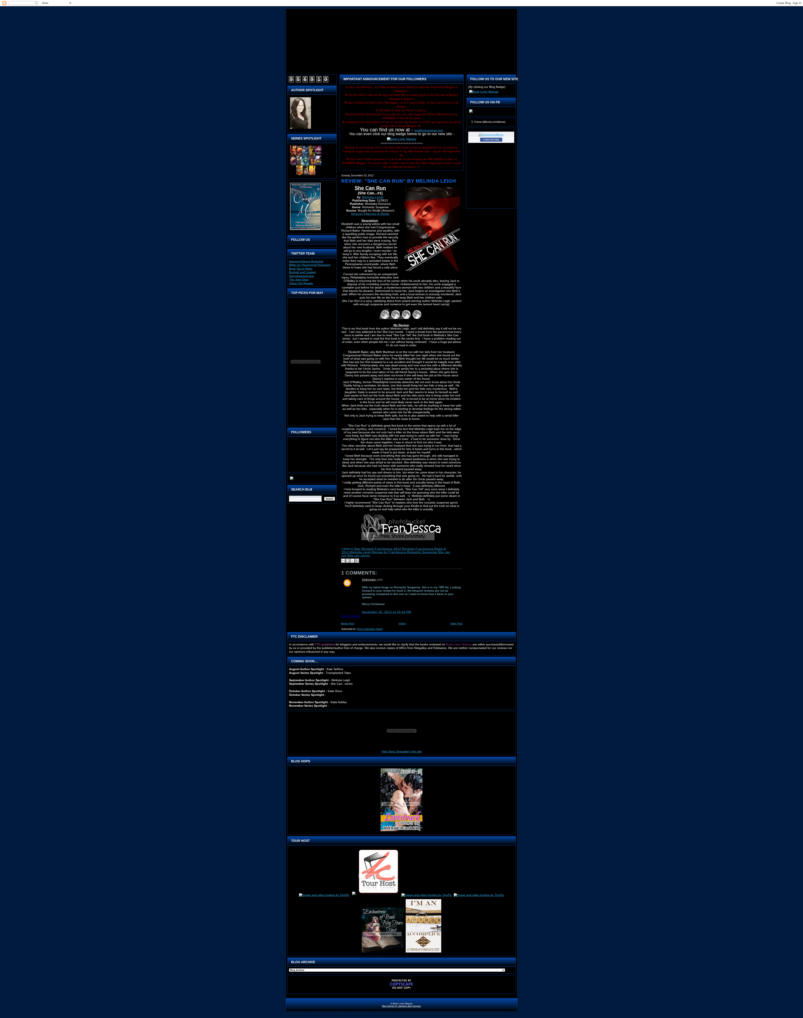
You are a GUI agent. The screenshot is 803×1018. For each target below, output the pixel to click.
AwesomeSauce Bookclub (306, 261)
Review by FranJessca (389, 552)
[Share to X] (352, 561)
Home (402, 623)
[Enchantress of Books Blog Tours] (383, 952)
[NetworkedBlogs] (491, 134)
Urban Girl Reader (301, 283)
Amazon (357, 213)
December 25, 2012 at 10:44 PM (386, 612)
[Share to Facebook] (357, 561)
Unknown (369, 579)
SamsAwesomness (301, 276)
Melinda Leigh (373, 197)
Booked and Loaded (302, 272)
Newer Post (347, 623)
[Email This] (343, 561)
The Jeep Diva (298, 279)
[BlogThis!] (348, 561)
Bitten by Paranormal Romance (309, 265)
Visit (401, 751)
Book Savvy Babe (300, 268)
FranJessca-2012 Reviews (395, 548)
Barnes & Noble (377, 213)
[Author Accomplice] (423, 952)
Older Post (456, 623)
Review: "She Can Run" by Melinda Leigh (398, 181)
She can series (358, 555)
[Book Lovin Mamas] (471, 112)
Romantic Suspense (422, 552)
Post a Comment (350, 616)
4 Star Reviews (362, 548)
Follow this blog (491, 139)
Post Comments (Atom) (370, 629)
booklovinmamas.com (428, 130)
